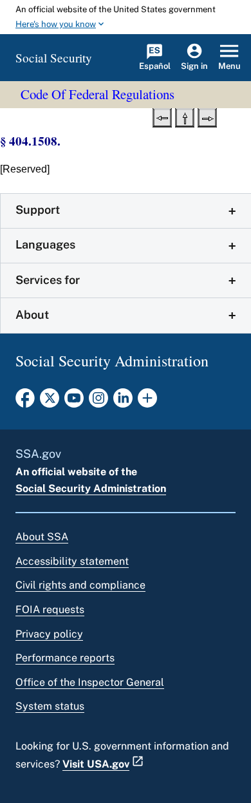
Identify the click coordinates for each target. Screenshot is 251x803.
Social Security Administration (90, 488)
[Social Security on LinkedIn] (123, 402)
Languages (45, 244)
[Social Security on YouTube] (74, 402)
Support (37, 209)
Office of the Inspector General (89, 682)
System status (49, 706)
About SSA (41, 537)
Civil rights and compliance (80, 585)
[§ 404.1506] (162, 116)
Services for (47, 280)
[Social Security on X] (49, 402)
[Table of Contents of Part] (184, 116)
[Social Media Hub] (147, 402)
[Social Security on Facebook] (25, 402)
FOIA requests (49, 609)
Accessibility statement (72, 561)
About (32, 314)
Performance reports (65, 658)
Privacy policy (49, 634)
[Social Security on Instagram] (98, 402)
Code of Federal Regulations (97, 94)
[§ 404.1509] (207, 116)
